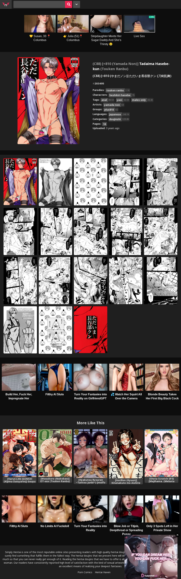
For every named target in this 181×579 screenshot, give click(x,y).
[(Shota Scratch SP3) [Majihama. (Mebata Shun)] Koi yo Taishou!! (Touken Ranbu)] (161, 453)
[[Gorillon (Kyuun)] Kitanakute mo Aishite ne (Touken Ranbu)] (126, 453)
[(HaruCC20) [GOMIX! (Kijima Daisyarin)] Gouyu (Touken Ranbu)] (19, 453)
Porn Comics (85, 572)
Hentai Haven (102, 572)
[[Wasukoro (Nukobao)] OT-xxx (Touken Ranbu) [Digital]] (55, 453)
